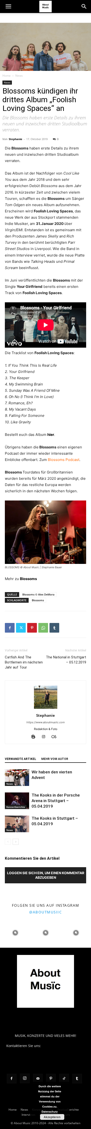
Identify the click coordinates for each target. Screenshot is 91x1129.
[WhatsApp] (43, 628)
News (19, 76)
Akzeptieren (52, 1117)
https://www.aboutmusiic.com (45, 722)
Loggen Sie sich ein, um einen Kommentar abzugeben (45, 875)
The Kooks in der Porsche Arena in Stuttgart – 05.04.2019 (56, 801)
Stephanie (15, 139)
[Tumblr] (54, 628)
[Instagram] (45, 737)
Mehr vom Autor (54, 759)
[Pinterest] (32, 628)
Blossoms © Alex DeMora (38, 594)
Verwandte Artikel (20, 759)
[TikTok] (64, 1078)
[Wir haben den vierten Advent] (17, 777)
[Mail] (38, 1078)
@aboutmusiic (45, 912)
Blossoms (28, 578)
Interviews (28, 1115)
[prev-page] (8, 842)
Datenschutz (49, 1111)
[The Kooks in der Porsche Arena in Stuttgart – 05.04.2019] (17, 800)
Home (6, 76)
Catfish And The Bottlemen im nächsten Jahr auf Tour (24, 662)
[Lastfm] (55, 737)
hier (50, 434)
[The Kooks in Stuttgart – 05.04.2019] (17, 824)
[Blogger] (35, 737)
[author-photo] (45, 709)
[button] (8, 6)
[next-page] (16, 842)
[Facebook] (10, 628)
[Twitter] (21, 628)
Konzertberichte (15, 807)
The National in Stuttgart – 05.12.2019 (66, 659)
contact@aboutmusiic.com (63, 1045)
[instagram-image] (15, 933)
